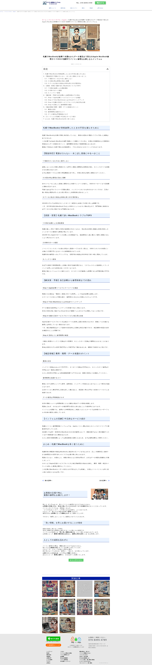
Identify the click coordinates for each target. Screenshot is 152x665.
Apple (14, 11)
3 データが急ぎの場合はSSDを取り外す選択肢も (64, 83)
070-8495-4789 (97, 640)
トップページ (49, 651)
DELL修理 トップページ (65, 661)
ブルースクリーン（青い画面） (86, 663)
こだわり (62, 651)
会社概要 (62, 656)
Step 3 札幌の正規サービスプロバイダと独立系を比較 (66, 102)
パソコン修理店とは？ (65, 654)
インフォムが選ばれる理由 (66, 653)
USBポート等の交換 (83, 656)
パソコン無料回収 (64, 659)
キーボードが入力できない (85, 661)
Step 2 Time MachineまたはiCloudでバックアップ (66, 100)
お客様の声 (48, 658)
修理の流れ (48, 654)
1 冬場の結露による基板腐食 (58, 88)
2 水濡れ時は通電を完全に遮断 (58, 81)
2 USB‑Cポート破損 (55, 90)
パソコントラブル (8, 11)
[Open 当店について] (76, 8)
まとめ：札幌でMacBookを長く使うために (60, 119)
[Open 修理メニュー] (55, 8)
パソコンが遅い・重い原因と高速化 (87, 659)
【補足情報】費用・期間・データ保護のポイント (62, 107)
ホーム (1, 11)
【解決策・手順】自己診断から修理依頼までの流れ (62, 95)
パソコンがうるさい (83, 654)
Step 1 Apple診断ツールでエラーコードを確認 (64, 97)
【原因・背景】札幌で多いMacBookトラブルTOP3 (62, 85)
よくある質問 (49, 659)
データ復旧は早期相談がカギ (58, 114)
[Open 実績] (84, 8)
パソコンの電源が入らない (85, 653)
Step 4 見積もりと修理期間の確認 (60, 104)
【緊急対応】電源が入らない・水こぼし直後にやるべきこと (66, 76)
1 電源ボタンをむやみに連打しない (60, 78)
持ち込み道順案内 (64, 658)
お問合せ (48, 663)
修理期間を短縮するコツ (56, 112)
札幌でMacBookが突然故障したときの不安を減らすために (65, 74)
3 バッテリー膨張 (54, 93)
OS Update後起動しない (84, 658)
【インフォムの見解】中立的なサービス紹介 (60, 116)
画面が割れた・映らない (84, 651)
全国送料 (48, 656)
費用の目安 (52, 109)
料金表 (47, 653)
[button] (108, 69)
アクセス (48, 661)
